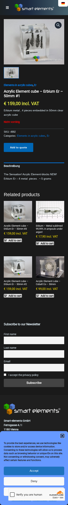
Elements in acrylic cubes (18, 85)
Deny (34, 481)
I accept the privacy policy (23, 375)
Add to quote (18, 147)
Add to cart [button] (15, 240)
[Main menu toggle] (7, 7)
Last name (10, 347)
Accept (34, 470)
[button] (62, 436)
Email (7, 361)
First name (10, 334)
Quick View (18, 219)
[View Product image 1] (11, 72)
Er (35, 85)
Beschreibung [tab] (12, 165)
